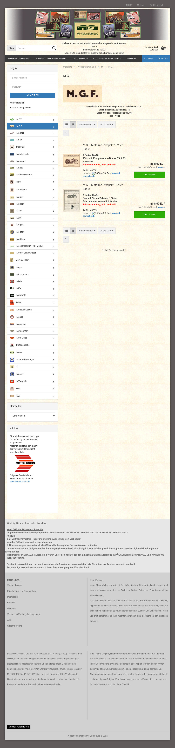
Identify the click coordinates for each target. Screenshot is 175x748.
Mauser (20, 204)
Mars (18, 181)
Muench (20, 374)
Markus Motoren (24, 174)
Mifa (18, 288)
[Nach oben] (165, 743)
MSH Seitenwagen (25, 359)
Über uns (163, 58)
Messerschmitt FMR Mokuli (29, 246)
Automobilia (81, 58)
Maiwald (20, 147)
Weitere (131, 58)
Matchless (21, 189)
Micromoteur (22, 274)
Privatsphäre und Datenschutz (21, 591)
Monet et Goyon (24, 309)
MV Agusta (21, 381)
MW (18, 388)
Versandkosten (14, 585)
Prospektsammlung (19, 58)
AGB (9, 620)
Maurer (19, 197)
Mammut (20, 161)
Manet (19, 167)
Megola (20, 224)
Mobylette (21, 295)
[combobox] (87, 124)
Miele (19, 281)
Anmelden (32, 95)
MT (18, 366)
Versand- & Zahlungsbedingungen (23, 614)
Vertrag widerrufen (19, 727)
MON (18, 302)
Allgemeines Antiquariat (107, 58)
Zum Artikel (149, 174)
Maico (19, 139)
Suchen (148, 58)
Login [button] (142, 5)
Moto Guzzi (21, 337)
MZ (18, 396)
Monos (19, 317)
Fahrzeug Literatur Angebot (52, 58)
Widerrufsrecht (14, 626)
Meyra (19, 267)
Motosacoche (23, 345)
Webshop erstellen (77, 735)
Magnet (20, 133)
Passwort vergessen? (20, 107)
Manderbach (22, 154)
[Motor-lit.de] (87, 24)
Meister (20, 232)
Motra (19, 352)
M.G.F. (19, 126)
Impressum (12, 597)
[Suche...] (54, 48)
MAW (19, 211)
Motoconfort (22, 331)
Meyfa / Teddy (22, 260)
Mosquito (20, 324)
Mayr (18, 218)
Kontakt (11, 602)
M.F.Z (19, 119)
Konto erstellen (17, 102)
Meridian (20, 239)
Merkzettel (157, 5)
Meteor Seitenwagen (26, 252)
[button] (128, 5)
